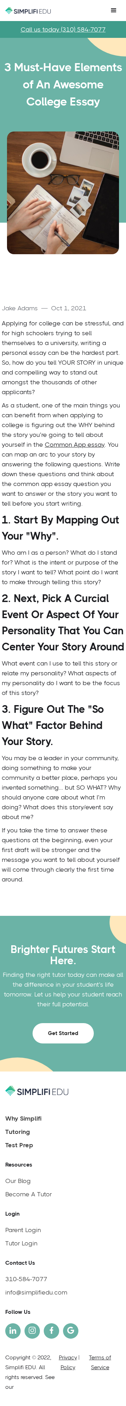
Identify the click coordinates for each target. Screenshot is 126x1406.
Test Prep (19, 1145)
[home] (26, 10)
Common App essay (75, 444)
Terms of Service (100, 1362)
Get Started (63, 1033)
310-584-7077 (26, 1279)
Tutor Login (21, 1243)
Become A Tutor (28, 1194)
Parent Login (23, 1229)
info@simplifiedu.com (36, 1292)
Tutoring (17, 1131)
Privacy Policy (68, 1362)
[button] (113, 10)
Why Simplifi (23, 1118)
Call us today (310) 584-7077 (63, 29)
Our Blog (18, 1180)
